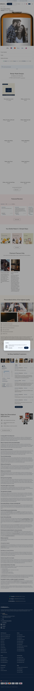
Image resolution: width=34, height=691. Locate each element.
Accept (26, 347)
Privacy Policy (10, 347)
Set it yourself (20, 347)
